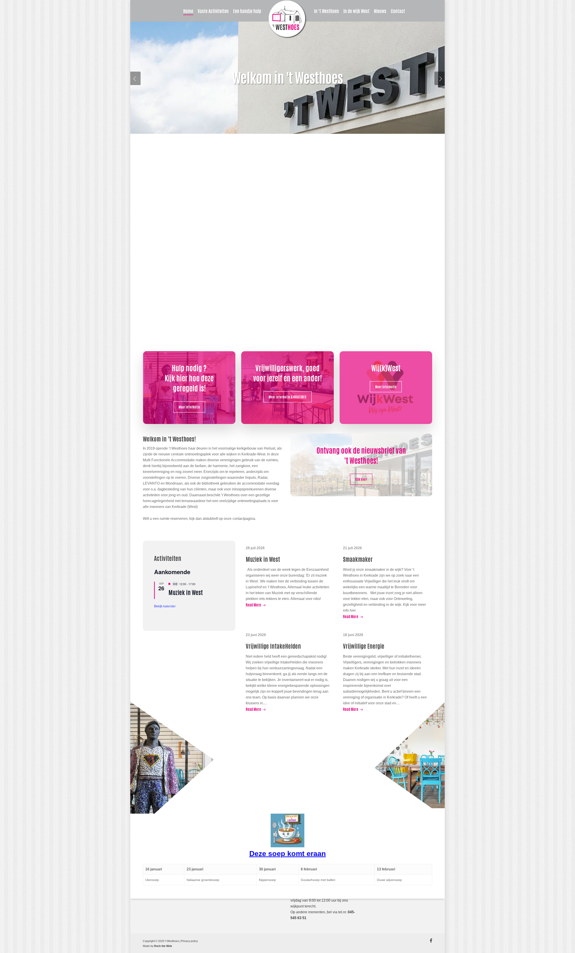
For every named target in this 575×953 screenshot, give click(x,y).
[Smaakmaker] (385, 582)
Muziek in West (185, 592)
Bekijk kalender (165, 606)
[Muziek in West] (288, 576)
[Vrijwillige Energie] (385, 672)
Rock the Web (163, 946)
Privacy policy (189, 941)
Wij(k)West (385, 367)
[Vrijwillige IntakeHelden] (288, 672)
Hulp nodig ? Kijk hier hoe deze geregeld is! (189, 377)
